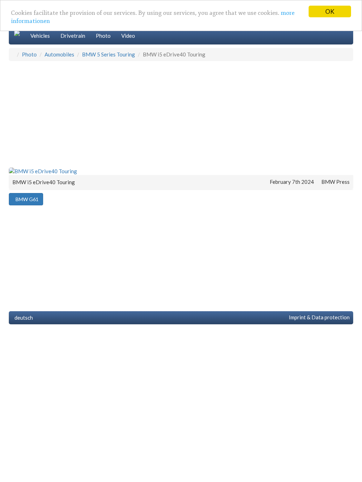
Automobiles (59, 54)
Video (128, 35)
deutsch (22, 317)
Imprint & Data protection (318, 317)
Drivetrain (72, 35)
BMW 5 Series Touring (108, 54)
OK (329, 11)
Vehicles (40, 35)
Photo (103, 35)
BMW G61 (26, 199)
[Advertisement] (181, 114)
